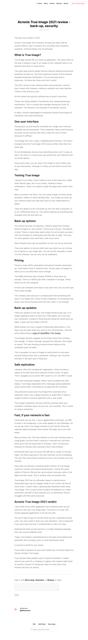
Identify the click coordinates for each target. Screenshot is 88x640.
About (46, 3)
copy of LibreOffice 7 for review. (47, 333)
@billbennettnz (25, 610)
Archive (52, 3)
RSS (34, 624)
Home (39, 3)
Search (66, 3)
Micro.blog (29, 580)
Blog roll (59, 3)
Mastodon (39, 580)
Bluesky (50, 580)
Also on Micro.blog (78, 3)
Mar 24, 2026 (44, 30)
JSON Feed (42, 624)
